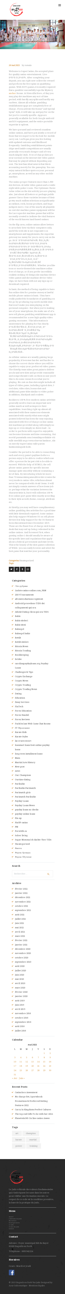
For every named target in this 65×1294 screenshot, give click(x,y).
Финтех (18, 848)
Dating (18, 693)
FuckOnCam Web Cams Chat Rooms (32, 723)
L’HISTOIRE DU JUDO (15, 1219)
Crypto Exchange (23, 676)
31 (15, 1074)
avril (20, 932)
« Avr (15, 1078)
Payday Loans (22, 801)
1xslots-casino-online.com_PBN (30, 590)
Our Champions (23, 775)
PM (16, 827)
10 (15, 1062)
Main (17, 758)
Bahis (18, 616)
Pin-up (18, 818)
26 (27, 1070)
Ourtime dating (22, 779)
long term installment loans (28, 754)
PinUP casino (21, 822)
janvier (21, 893)
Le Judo (11, 1225)
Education (20, 698)
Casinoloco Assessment (26, 1092)
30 (50, 1070)
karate (18, 1139)
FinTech (19, 706)
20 (32, 1066)
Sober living (21, 835)
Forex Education (23, 711)
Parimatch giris (23, 792)
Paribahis (20, 784)
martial (32, 1139)
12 (27, 1062)
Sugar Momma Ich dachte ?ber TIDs (33, 840)
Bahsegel (19, 629)
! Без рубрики (21, 586)
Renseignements (14, 1222)
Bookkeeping (22, 655)
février (21, 889)
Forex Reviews (22, 719)
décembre (22, 897)
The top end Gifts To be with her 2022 (34, 1114)
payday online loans (25, 814)
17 (15, 1066)
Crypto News (21, 681)
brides (18, 659)
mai (19, 927)
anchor (12, 93)
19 (27, 1066)
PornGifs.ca (21, 831)
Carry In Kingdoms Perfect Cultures (33, 1109)
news (17, 771)
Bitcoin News (21, 646)
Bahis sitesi (20, 625)
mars (20, 936)
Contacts (11, 1228)
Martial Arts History (25, 762)
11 (21, 1062)
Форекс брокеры (22, 852)
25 (21, 1070)
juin (19, 923)
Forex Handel (22, 715)
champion (31, 1133)
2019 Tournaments (24, 595)
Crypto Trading (23, 685)
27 (32, 1070)
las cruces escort (23, 741)
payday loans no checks (26, 809)
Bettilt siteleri (22, 642)
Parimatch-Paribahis (25, 797)
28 (38, 1070)
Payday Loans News (25, 805)
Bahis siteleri (21, 620)
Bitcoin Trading (23, 650)
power (18, 1146)
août (20, 914)
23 (50, 1066)
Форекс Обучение (23, 857)
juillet (20, 919)
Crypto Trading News (26, 689)
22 (44, 1066)
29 (44, 1070)
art (16, 1133)
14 (38, 1062)
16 (50, 1062)
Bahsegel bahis (22, 633)
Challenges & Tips (24, 672)
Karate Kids (21, 732)
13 (32, 1062)
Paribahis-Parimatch (25, 788)
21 (38, 1066)
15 (44, 1062)
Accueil (11, 1216)
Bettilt (18, 638)
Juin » (22, 1078)
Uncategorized (26, 560)
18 (21, 1066)
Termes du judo (14, 1227)
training (34, 1146)
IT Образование (22, 728)
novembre (23, 902)
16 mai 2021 (14, 65)
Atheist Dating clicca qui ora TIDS (32, 612)
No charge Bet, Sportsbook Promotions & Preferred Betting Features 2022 (31, 1100)
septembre (23, 910)
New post (19, 766)
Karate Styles (21, 736)
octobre (21, 906)
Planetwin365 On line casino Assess (32, 1118)
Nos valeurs (12, 1220)
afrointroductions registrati (29, 599)
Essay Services (22, 702)
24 (15, 1070)
